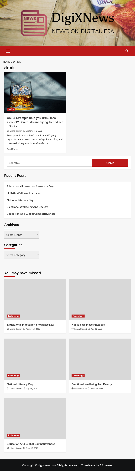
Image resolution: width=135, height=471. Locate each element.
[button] (7, 50)
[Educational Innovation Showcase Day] (35, 299)
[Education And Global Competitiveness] (35, 418)
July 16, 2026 (31, 389)
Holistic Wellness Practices (23, 193)
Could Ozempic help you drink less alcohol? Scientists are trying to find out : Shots (35, 122)
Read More (12, 149)
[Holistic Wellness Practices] (100, 299)
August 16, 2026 (33, 329)
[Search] (127, 51)
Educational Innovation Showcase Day (30, 186)
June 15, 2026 (32, 448)
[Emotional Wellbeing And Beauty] (100, 359)
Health (11, 109)
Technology (13, 316)
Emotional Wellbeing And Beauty (27, 206)
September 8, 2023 (34, 131)
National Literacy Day (20, 200)
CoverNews (88, 465)
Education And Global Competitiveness (31, 213)
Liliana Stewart (16, 131)
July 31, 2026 (96, 329)
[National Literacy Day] (35, 359)
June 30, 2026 (97, 389)
